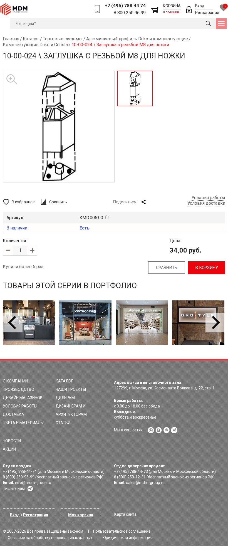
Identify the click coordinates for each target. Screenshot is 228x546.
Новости (12, 441)
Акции (9, 449)
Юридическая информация (128, 537)
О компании (15, 381)
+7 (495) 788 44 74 (125, 5)
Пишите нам (14, 488)
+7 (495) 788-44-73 (131, 471)
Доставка (13, 414)
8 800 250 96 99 (130, 12)
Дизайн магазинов (23, 398)
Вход (199, 6)
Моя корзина (80, 515)
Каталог (64, 381)
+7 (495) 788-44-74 (20, 471)
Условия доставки (206, 203)
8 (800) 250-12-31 (130, 477)
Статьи (63, 423)
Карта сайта (125, 514)
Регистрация (207, 12)
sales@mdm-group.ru (145, 482)
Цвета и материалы (23, 423)
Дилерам (65, 398)
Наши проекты (71, 389)
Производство (18, 389)
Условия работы (208, 197)
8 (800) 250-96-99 (18, 477)
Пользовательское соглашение (122, 531)
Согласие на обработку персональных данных (50, 537)
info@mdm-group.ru (33, 482)
